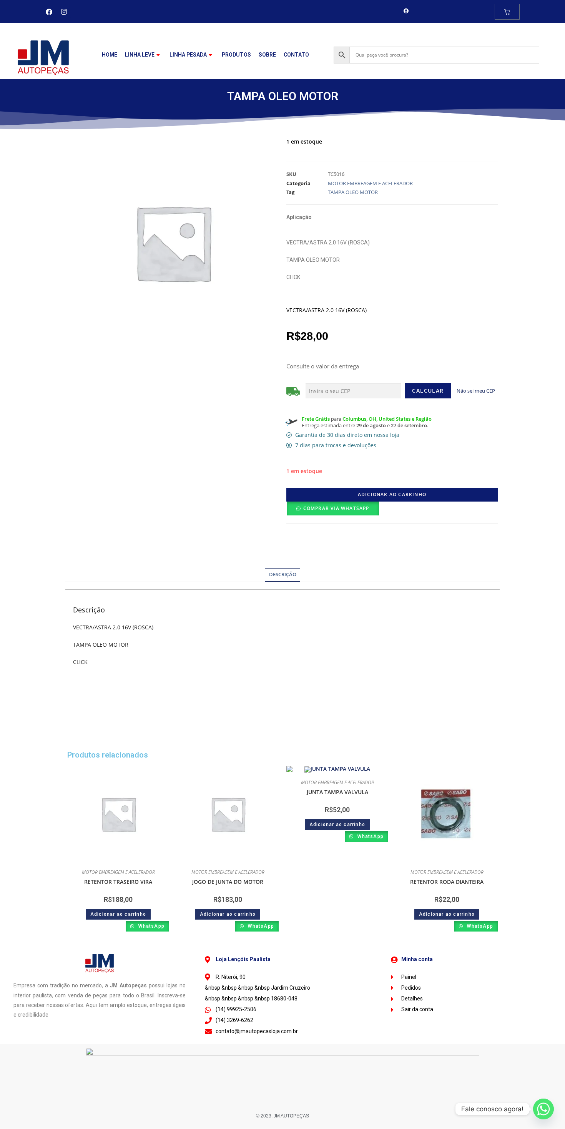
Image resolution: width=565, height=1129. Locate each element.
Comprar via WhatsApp (336, 508)
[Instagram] (64, 11)
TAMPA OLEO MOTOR (353, 192)
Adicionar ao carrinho (392, 494)
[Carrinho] (507, 12)
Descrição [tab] (282, 574)
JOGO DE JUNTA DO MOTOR (227, 881)
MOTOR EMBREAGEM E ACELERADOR (370, 183)
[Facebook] (49, 11)
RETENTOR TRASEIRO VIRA (118, 881)
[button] (332, 508)
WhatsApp (151, 926)
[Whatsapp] (543, 1109)
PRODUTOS (236, 55)
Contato (296, 55)
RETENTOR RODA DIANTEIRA (447, 881)
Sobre (267, 55)
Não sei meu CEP (476, 390)
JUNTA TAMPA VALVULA (337, 792)
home (109, 55)
